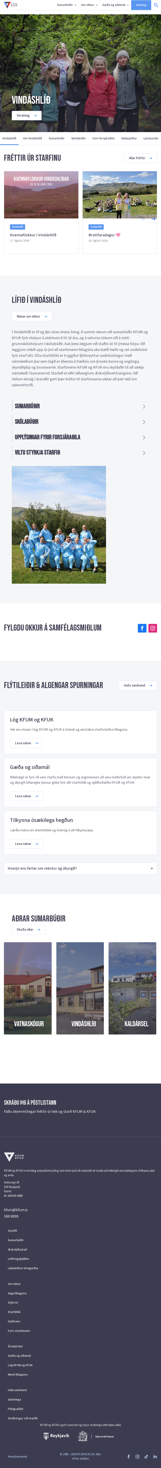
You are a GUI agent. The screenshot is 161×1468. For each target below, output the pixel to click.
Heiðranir (14, 1321)
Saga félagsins (17, 1293)
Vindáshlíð (9, 138)
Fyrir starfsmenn (19, 1331)
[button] (153, 219)
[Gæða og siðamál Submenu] (128, 5)
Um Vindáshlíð (32, 138)
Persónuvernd (17, 1456)
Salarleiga (14, 1399)
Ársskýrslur (15, 1346)
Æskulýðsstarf (17, 1249)
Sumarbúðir (65, 5)
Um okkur (87, 5)
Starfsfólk (14, 1312)
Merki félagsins (17, 1374)
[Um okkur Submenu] (97, 5)
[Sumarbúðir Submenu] (76, 5)
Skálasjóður (129, 138)
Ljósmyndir (151, 138)
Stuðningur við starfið (23, 1418)
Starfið (12, 1231)
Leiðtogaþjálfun (18, 1259)
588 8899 (11, 1216)
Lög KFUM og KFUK (20, 1365)
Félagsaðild (15, 1409)
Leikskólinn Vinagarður (23, 1268)
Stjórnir (13, 1302)
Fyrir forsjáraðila (103, 138)
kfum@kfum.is (16, 1210)
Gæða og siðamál (113, 5)
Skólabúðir (78, 138)
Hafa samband (17, 1390)
